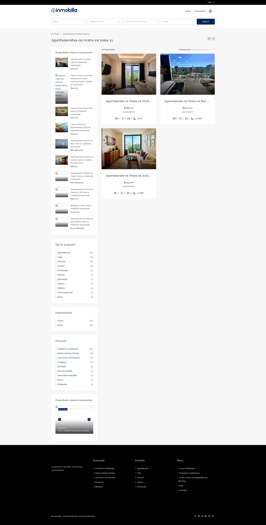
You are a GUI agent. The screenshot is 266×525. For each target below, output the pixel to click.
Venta (60, 320)
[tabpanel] (74, 419)
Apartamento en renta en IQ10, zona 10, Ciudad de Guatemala (82, 144)
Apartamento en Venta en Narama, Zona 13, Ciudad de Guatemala (210, 101)
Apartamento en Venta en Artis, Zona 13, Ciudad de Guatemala (149, 176)
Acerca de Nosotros (187, 468)
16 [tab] (88, 436)
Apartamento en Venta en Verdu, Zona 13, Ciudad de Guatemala (150, 101)
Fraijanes (61, 362)
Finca (60, 297)
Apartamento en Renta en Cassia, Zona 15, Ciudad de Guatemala (82, 176)
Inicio (188, 11)
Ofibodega (62, 279)
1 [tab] (59, 432)
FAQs (181, 486)
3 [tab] (67, 432)
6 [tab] (80, 432)
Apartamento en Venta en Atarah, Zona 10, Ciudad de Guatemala (82, 160)
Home (56, 34)
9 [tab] (92, 432)
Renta (60, 325)
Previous (59, 419)
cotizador (183, 490)
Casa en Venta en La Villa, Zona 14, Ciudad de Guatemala (82, 111)
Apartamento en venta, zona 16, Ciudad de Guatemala (81, 62)
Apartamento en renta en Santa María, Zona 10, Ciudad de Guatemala (82, 222)
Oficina (61, 266)
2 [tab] (63, 432)
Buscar (206, 21)
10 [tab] (63, 436)
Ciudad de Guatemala (67, 349)
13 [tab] (75, 436)
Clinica (60, 283)
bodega (61, 274)
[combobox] (68, 22)
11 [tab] (67, 436)
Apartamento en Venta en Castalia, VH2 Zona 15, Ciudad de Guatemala (82, 192)
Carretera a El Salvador (68, 357)
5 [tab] (75, 432)
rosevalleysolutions (86, 516)
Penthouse (62, 270)
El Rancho (62, 384)
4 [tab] (71, 432)
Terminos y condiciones (189, 473)
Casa (59, 257)
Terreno (61, 261)
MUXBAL (61, 366)
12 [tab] (71, 436)
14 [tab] (80, 436)
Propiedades (200, 11)
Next (89, 419)
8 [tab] (88, 432)
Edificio (61, 288)
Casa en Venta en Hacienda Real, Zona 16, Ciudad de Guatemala (81, 127)
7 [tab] (84, 432)
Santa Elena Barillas (67, 375)
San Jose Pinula (64, 371)
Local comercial (64, 292)
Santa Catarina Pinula (68, 353)
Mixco (60, 380)
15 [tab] (84, 436)
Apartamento (63, 252)
